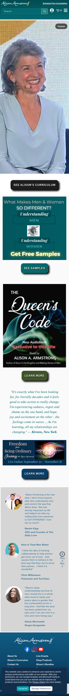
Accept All (22, 688)
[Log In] (52, 10)
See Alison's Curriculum (34, 185)
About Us (12, 656)
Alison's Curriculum (17, 660)
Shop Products (44, 660)
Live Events (42, 656)
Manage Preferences (41, 688)
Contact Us (13, 664)
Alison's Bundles (45, 664)
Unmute (61, 26)
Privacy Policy (38, 682)
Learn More (35, 375)
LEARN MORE (35, 473)
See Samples (34, 268)
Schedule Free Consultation (55, 3)
